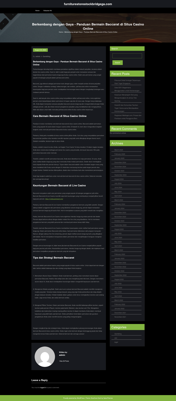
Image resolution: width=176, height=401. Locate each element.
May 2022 (118, 292)
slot (115, 338)
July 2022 (118, 283)
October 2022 (119, 271)
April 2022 (118, 296)
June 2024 (118, 187)
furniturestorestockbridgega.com (88, 4)
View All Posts (64, 361)
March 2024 (118, 200)
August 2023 (119, 229)
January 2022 (119, 308)
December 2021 (120, 312)
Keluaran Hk (47, 10)
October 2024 (119, 171)
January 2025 (119, 158)
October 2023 (119, 221)
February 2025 (119, 154)
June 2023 (118, 237)
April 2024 (118, 196)
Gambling (46, 56)
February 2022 (119, 304)
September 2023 (120, 225)
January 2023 (119, 258)
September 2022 (120, 275)
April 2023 (118, 246)
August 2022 (119, 279)
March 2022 (118, 300)
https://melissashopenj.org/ (54, 199)
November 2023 (120, 216)
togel (116, 342)
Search (114, 48)
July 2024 (118, 183)
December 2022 (120, 262)
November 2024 (120, 166)
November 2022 (120, 267)
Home (37, 10)
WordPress (80, 398)
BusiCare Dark (96, 398)
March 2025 (118, 150)
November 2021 (120, 317)
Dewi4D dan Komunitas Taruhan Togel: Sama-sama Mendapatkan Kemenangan (126, 108)
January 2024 (119, 208)
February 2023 (119, 254)
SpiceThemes (108, 398)
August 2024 (119, 179)
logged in (43, 387)
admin (38, 56)
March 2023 (118, 250)
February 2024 (119, 204)
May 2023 (118, 242)
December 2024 (120, 162)
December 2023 (120, 212)
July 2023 (118, 233)
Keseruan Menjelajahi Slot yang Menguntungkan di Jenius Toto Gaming (126, 98)
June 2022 (118, 287)
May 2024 (118, 191)
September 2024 (120, 175)
